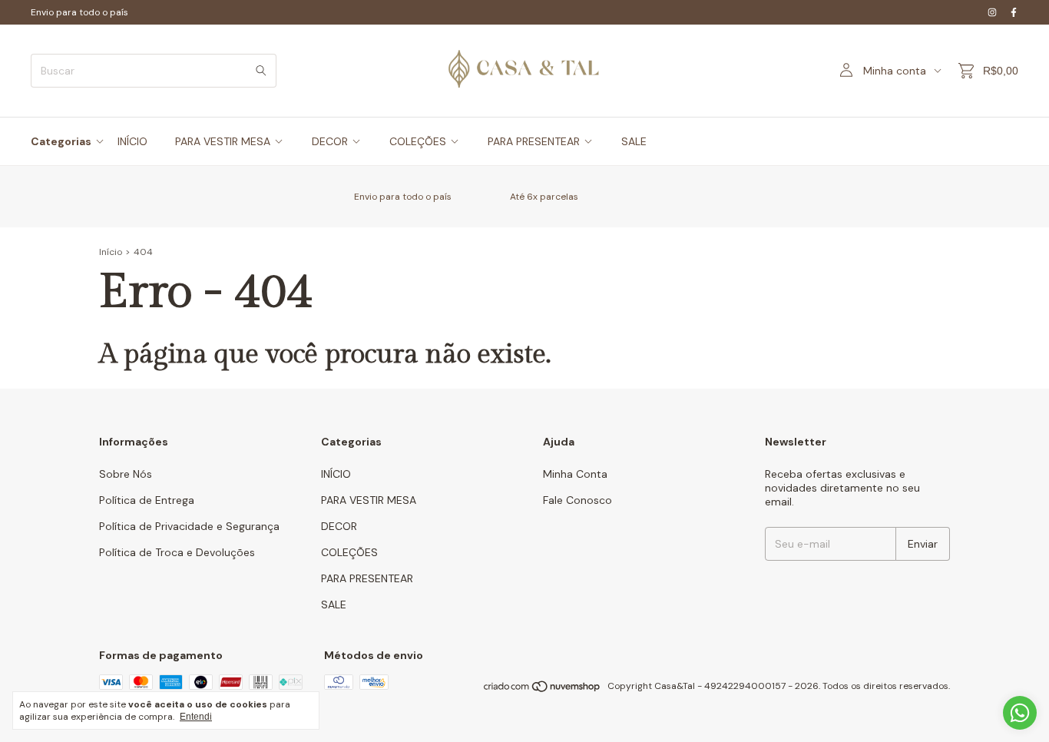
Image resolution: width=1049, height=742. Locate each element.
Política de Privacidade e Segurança (189, 526)
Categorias (61, 141)
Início (110, 252)
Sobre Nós (125, 474)
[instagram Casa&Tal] (992, 12)
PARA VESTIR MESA (222, 141)
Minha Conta (575, 474)
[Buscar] (261, 71)
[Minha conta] (846, 70)
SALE (634, 141)
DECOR (330, 141)
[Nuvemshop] (542, 690)
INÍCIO (132, 141)
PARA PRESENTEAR (534, 141)
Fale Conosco (577, 500)
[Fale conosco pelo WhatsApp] (1020, 713)
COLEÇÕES (417, 141)
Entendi (196, 716)
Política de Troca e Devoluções (177, 552)
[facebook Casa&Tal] (1013, 12)
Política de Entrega (146, 500)
